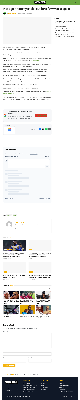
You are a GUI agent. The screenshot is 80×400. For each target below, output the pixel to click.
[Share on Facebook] (40, 129)
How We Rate (26, 383)
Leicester (9, 215)
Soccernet (7, 374)
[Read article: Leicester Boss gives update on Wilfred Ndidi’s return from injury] (14, 267)
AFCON (43, 383)
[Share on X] (43, 129)
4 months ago (7, 258)
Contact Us (62, 387)
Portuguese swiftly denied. (38, 60)
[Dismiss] (50, 115)
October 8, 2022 (21, 13)
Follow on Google (41, 115)
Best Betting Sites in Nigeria (30, 385)
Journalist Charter (64, 385)
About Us (61, 383)
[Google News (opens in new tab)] (9, 130)
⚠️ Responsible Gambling (66, 391)
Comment (6, 331)
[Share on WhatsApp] (46, 129)
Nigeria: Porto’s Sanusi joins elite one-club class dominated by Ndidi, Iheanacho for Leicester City (14, 254)
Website (31, 358)
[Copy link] (49, 129)
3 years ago (7, 279)
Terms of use (62, 389)
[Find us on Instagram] (71, 396)
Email (5, 358)
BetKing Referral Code (29, 389)
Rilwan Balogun (12, 13)
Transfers (43, 389)
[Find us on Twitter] (69, 396)
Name (5, 351)
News (28, 13)
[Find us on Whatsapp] (64, 396)
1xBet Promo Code (28, 391)
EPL (31, 13)
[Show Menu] (4, 2)
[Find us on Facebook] (66, 396)
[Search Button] (76, 2)
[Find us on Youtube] (74, 396)
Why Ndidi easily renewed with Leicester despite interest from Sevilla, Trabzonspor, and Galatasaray (40, 254)
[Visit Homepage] (40, 2)
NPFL (42, 385)
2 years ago (32, 258)
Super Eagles (7, 249)
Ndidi (14, 215)
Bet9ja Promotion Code (29, 387)
